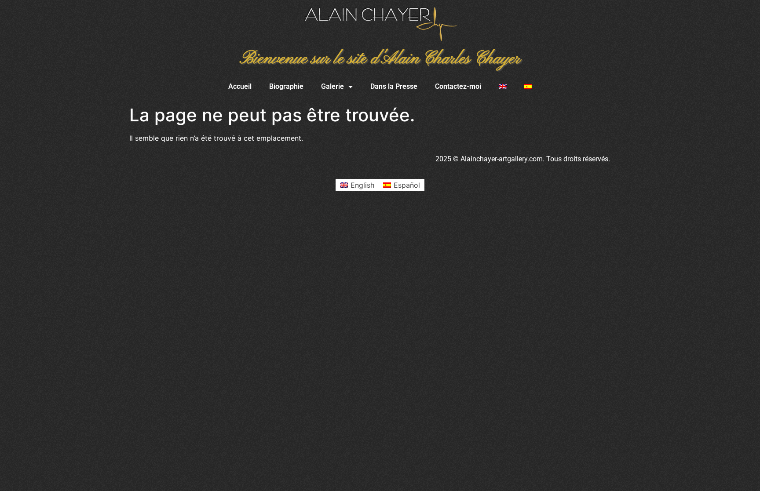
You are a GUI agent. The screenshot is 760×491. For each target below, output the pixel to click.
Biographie (286, 86)
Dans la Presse (393, 86)
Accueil (240, 86)
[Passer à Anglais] (502, 86)
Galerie (332, 86)
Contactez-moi (458, 86)
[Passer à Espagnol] (528, 86)
